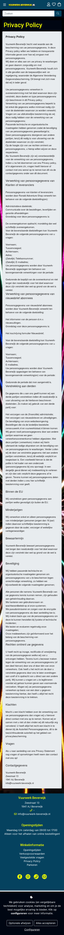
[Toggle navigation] (4, 4)
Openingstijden (32, 849)
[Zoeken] (58, 13)
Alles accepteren (45, 923)
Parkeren (32, 864)
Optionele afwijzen (20, 923)
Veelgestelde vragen (32, 857)
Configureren (32, 929)
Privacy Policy (32, 861)
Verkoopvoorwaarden (32, 853)
